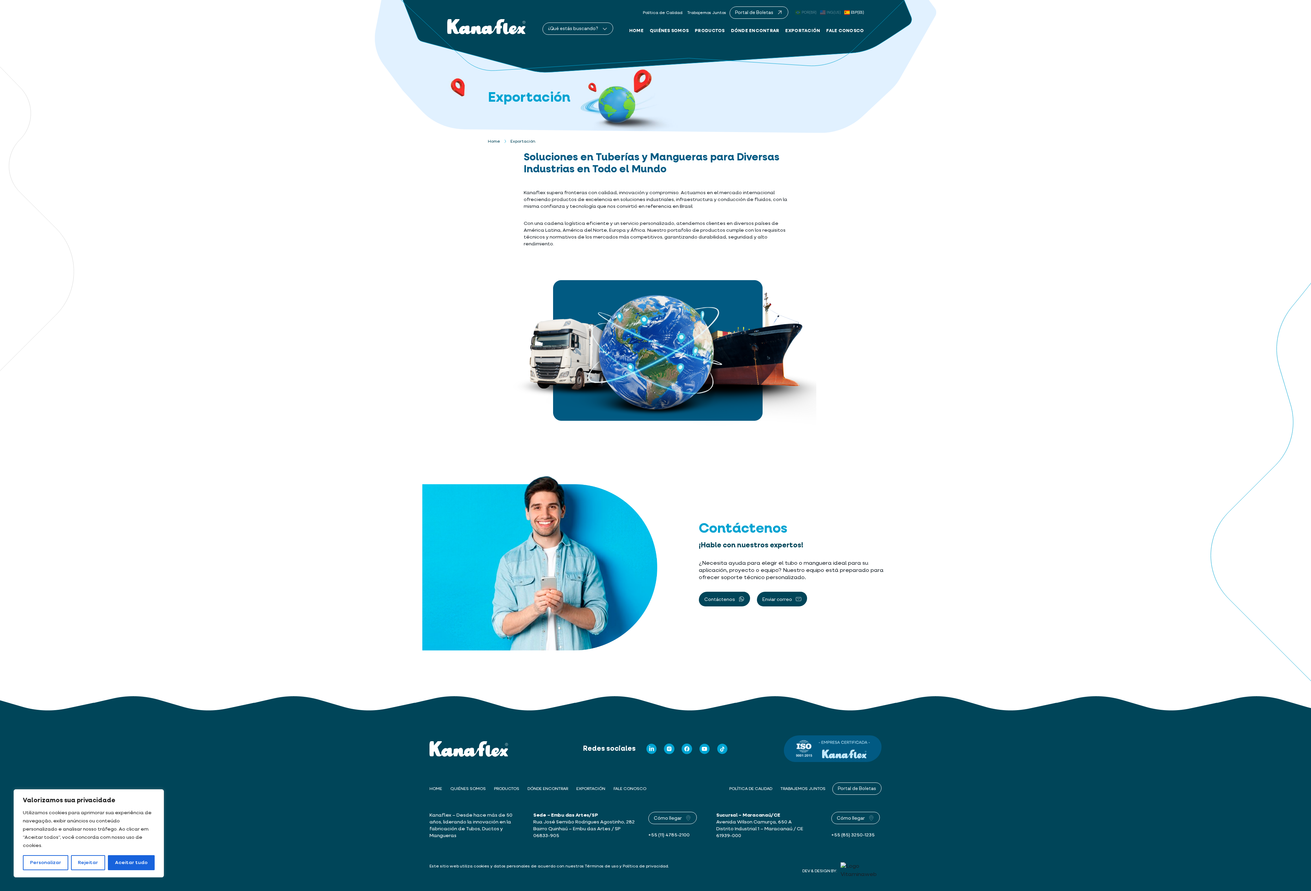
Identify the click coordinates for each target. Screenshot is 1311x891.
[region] (89, 833)
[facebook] (686, 749)
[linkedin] (651, 749)
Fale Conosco (845, 30)
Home (636, 30)
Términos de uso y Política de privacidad (626, 866)
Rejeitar (88, 862)
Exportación (802, 30)
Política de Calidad (662, 13)
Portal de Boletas (857, 788)
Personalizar (45, 862)
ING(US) (834, 12)
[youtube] (704, 749)
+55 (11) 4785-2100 (669, 835)
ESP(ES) (857, 12)
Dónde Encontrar (755, 30)
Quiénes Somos (669, 30)
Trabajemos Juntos (706, 13)
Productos (709, 30)
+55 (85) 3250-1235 (853, 835)
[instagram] (669, 749)
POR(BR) (809, 12)
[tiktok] (722, 749)
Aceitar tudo (131, 862)
